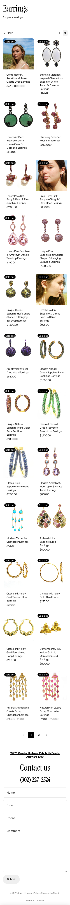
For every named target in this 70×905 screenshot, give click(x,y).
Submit (11, 879)
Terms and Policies (35, 900)
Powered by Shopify (50, 893)
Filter (10, 32)
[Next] (47, 735)
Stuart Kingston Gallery (28, 893)
